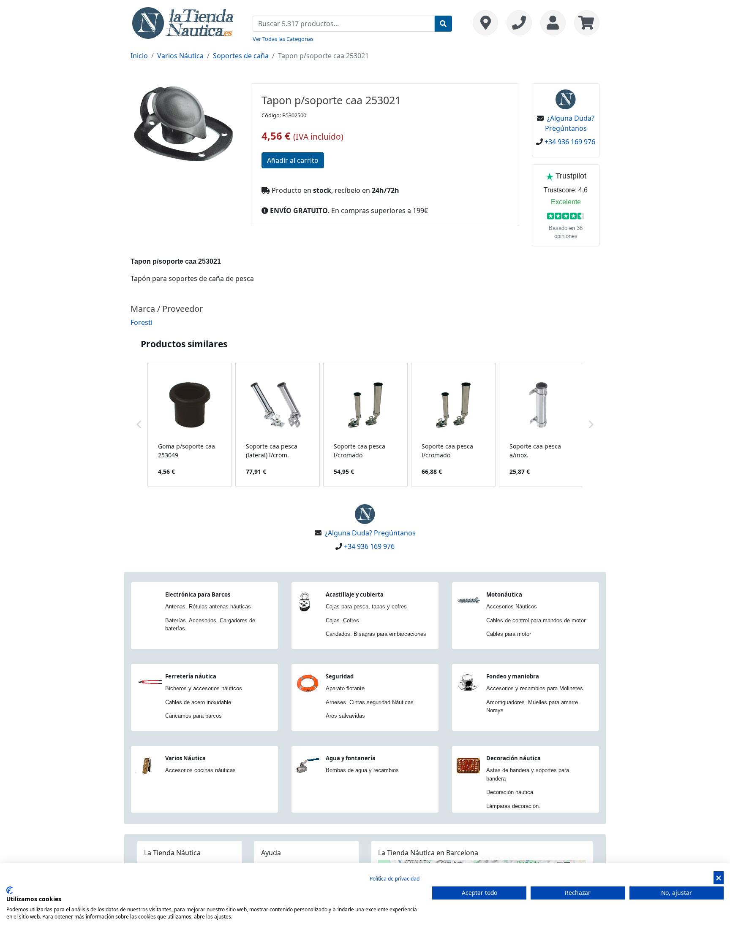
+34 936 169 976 (570, 141)
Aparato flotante (345, 688)
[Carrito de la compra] (584, 22)
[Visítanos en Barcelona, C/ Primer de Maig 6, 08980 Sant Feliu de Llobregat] (485, 22)
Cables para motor (508, 634)
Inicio (139, 55)
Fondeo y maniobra (512, 676)
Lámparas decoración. (513, 806)
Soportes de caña (241, 55)
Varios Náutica (180, 55)
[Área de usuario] (553, 22)
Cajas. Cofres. (343, 620)
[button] (139, 424)
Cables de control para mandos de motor (536, 620)
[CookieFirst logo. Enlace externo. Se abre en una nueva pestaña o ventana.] (9, 890)
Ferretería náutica (190, 676)
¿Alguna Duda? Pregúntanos (370, 533)
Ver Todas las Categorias (283, 39)
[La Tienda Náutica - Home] (183, 22)
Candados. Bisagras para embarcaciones (376, 634)
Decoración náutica (513, 758)
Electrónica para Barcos (197, 594)
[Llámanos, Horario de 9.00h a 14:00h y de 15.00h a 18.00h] (519, 22)
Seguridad (340, 676)
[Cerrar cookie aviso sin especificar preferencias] (719, 877)
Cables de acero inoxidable (198, 702)
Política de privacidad (394, 878)
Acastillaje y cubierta (355, 594)
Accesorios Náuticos (511, 606)
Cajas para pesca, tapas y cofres (366, 606)
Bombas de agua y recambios (362, 770)
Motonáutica (504, 594)
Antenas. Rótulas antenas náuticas (208, 606)
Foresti (142, 322)
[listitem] (189, 424)
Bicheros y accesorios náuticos (203, 688)
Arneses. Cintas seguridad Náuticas (370, 702)
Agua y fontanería (351, 758)
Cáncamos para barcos (193, 716)
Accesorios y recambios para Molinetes (534, 688)
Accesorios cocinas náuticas (200, 770)
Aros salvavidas (345, 716)
